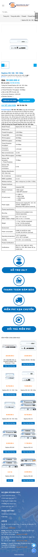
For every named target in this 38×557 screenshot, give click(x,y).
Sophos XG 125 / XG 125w (28, 390)
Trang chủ (6, 16)
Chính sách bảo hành (8, 498)
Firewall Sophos (32, 16)
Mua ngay (26, 100)
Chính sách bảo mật (8, 506)
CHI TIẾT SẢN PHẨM (8, 105)
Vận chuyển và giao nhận (9, 501)
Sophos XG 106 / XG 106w (29, 20)
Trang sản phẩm (15, 16)
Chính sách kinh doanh (8, 495)
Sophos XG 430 (28, 476)
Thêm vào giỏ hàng (9, 100)
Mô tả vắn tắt (22, 105)
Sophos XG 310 (28, 447)
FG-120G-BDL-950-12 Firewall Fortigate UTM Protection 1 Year (9, 361)
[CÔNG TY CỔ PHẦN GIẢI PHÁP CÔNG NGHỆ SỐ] (19, 5)
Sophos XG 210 (28, 419)
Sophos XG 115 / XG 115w (9, 390)
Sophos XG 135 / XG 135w (9, 419)
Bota (22, 555)
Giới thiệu (5, 516)
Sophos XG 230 (9, 447)
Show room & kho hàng (8, 514)
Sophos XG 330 (9, 476)
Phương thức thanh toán (9, 503)
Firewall (24, 16)
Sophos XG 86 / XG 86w (28, 360)
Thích (4, 76)
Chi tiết (10, 480)
